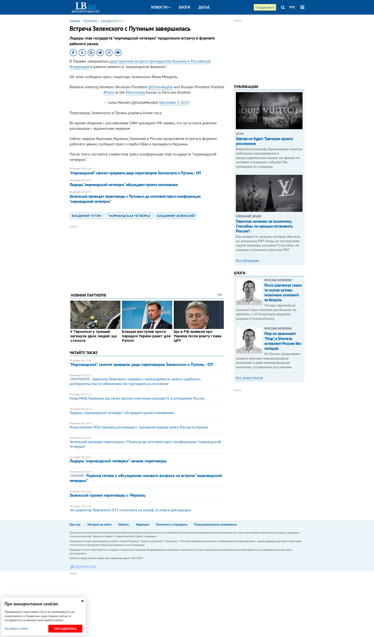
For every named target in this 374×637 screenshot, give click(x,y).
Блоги (184, 7)
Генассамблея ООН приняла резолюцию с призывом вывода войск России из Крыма (139, 427)
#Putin (108, 92)
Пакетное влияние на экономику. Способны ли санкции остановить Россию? (264, 226)
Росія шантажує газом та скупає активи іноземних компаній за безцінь (283, 293)
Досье (204, 7)
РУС (292, 7)
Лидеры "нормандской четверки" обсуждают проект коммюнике (124, 184)
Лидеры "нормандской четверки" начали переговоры (118, 461)
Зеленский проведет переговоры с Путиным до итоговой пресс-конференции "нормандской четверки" (135, 199)
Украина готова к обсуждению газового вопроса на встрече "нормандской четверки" (146, 478)
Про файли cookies (16, 628)
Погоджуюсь (65, 628)
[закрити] (82, 601)
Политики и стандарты (171, 524)
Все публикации (247, 260)
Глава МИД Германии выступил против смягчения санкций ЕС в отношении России (137, 398)
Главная (75, 21)
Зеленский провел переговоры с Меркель (108, 495)
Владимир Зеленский (176, 216)
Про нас (75, 524)
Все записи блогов (249, 378)
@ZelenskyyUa (160, 86)
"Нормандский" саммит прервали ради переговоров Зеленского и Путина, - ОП (135, 173)
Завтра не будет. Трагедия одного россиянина (264, 141)
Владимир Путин (86, 216)
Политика (90, 21)
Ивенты (123, 524)
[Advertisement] (147, 256)
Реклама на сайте (99, 524)
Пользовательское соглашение (215, 524)
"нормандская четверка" (129, 216)
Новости (159, 7)
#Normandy (135, 92)
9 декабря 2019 (109, 21)
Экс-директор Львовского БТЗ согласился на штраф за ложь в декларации (130, 509)
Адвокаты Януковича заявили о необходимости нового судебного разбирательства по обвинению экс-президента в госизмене (135, 381)
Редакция (142, 524)
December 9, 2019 (174, 102)
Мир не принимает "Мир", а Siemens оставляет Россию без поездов (282, 341)
